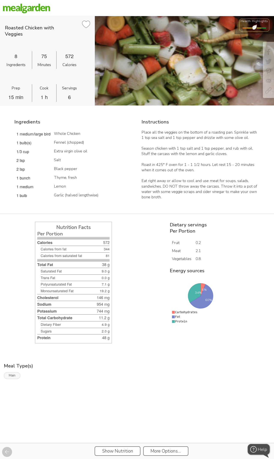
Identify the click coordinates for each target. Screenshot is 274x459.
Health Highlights (254, 21)
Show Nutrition (117, 451)
